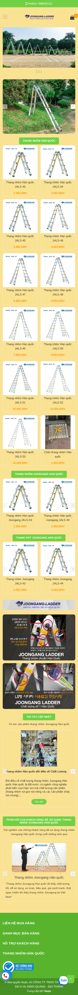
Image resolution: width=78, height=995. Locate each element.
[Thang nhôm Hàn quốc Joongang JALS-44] (58, 496)
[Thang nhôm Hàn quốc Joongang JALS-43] (20, 496)
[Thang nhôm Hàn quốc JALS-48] (58, 270)
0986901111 (45, 3)
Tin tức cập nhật (39, 716)
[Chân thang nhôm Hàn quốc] (58, 432)
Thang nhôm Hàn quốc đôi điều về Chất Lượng (36, 771)
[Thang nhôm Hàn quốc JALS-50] (58, 324)
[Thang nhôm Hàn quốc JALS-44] (58, 162)
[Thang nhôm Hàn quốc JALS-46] (58, 216)
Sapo (47, 990)
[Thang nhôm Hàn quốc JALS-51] (20, 378)
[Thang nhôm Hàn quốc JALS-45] (20, 216)
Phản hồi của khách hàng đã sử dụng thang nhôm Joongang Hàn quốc (39, 821)
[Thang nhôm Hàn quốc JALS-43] (20, 162)
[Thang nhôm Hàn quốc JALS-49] (20, 324)
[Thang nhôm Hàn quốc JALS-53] (20, 432)
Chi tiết (39, 801)
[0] (72, 18)
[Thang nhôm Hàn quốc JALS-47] (20, 270)
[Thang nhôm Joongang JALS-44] (58, 559)
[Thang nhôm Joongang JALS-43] (20, 559)
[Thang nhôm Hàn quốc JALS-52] (58, 378)
